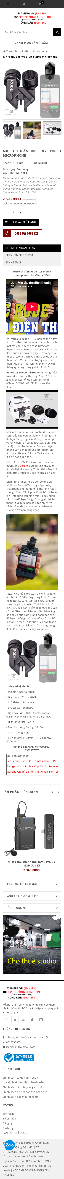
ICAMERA (8, 1175)
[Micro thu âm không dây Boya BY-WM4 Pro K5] (32, 827)
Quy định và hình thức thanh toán (23, 1082)
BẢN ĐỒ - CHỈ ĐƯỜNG (16, 1133)
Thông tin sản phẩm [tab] (21, 248)
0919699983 (26, 233)
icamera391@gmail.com (20, 1047)
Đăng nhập (9, 1118)
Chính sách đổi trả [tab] (19, 255)
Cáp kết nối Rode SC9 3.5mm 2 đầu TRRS (31, 761)
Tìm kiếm (8, 1113)
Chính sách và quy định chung (21, 1077)
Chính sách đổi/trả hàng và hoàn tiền (25, 1092)
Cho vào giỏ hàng (24, 222)
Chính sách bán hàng (21, 884)
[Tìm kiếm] (57, 32)
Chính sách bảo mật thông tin (21, 1096)
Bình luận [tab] (13, 262)
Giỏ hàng (8, 1128)
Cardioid (25, 465)
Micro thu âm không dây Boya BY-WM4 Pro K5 (32, 863)
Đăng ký (7, 1123)
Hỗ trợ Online (16, 908)
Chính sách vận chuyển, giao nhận (23, 1087)
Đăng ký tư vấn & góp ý (22, 896)
